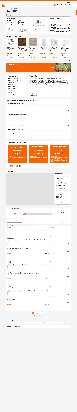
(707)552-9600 (60, 182)
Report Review (68, 243)
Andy (8, 249)
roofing (34, 81)
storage (50, 105)
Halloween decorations (45, 105)
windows (64, 80)
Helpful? (8, 234)
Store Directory (16, 8)
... (6, 8)
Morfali (9, 241)
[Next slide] (69, 60)
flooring (18, 106)
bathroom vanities (13, 106)
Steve (8, 266)
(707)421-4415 (63, 197)
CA (19, 8)
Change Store (20, 11)
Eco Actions (65, 165)
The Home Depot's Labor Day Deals (17, 105)
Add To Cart (12, 57)
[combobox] (36, 5)
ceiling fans (23, 106)
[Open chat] (76, 12)
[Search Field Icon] (54, 5)
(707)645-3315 (63, 183)
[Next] (44, 313)
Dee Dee (9, 300)
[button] (38, 103)
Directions (19, 32)
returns (55, 84)
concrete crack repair (49, 81)
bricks (37, 81)
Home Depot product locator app (48, 83)
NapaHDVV (9, 292)
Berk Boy (9, 274)
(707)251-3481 (10, 24)
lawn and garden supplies (57, 105)
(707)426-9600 (60, 196)
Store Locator (10, 8)
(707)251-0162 (10, 22)
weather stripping (41, 81)
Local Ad (8, 32)
